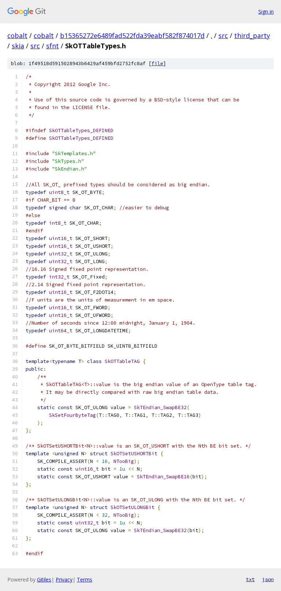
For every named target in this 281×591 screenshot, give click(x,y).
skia (18, 45)
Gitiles (44, 579)
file (157, 63)
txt (250, 579)
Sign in (266, 11)
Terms (84, 579)
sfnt (52, 45)
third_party (252, 35)
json (268, 579)
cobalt (17, 35)
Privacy (64, 579)
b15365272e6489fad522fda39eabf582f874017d (132, 35)
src (223, 35)
